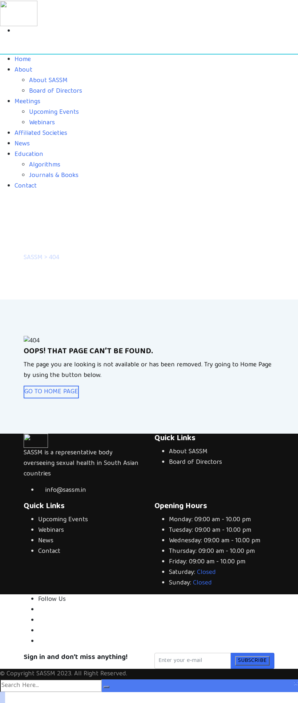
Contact (26, 186)
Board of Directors (55, 91)
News (22, 144)
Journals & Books (53, 175)
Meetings (27, 102)
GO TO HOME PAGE (51, 392)
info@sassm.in (65, 490)
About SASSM (48, 81)
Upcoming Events (54, 112)
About (23, 70)
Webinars (42, 123)
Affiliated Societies (41, 133)
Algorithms (44, 165)
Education (29, 154)
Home (23, 59)
